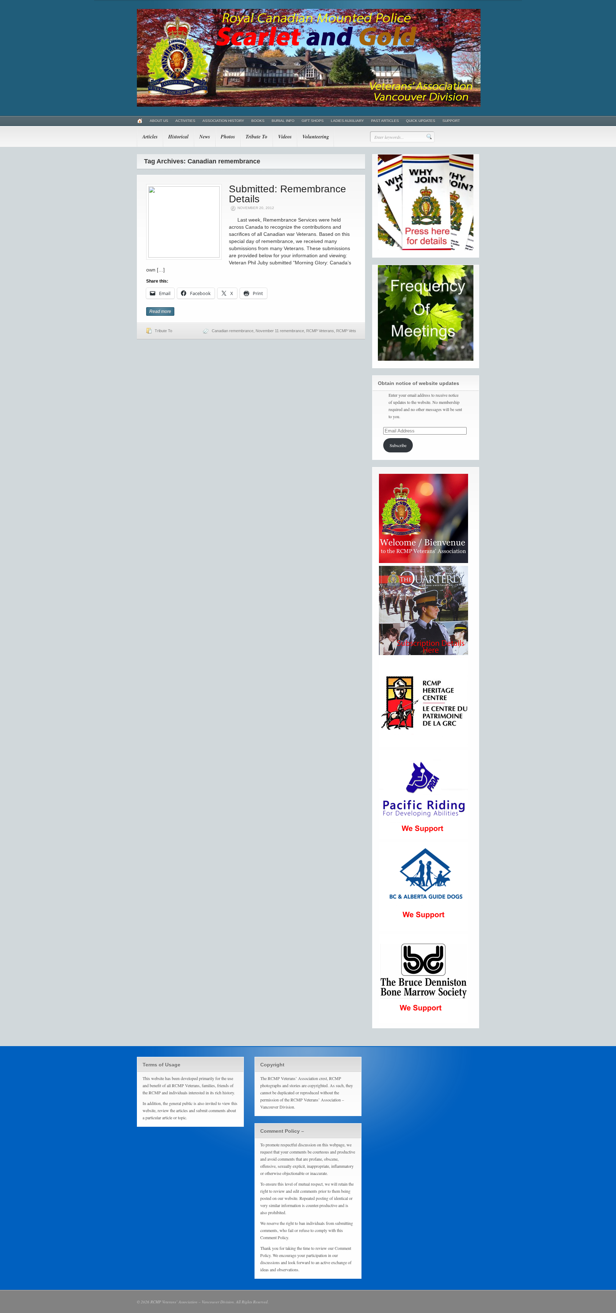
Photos (228, 136)
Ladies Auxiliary (347, 121)
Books (258, 121)
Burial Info (283, 121)
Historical (178, 136)
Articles (150, 136)
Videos (285, 136)
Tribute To (256, 136)
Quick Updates (420, 121)
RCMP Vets (346, 331)
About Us (159, 121)
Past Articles (385, 121)
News (204, 136)
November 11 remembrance (280, 331)
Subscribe (398, 445)
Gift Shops (313, 121)
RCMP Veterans (320, 331)
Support (451, 121)
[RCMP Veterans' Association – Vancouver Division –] (309, 105)
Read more (160, 311)
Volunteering (315, 136)
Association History (223, 121)
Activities (185, 121)
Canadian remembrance (232, 331)
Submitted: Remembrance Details (287, 193)
